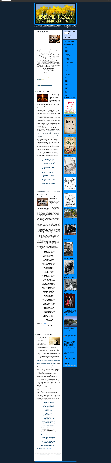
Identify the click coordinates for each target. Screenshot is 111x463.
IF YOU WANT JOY (41, 32)
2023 (66, 50)
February (67, 74)
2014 (66, 87)
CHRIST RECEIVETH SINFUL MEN (44, 334)
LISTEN (45, 323)
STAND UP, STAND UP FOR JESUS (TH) (46, 196)
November (67, 54)
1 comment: (58, 454)
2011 (66, 91)
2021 (66, 77)
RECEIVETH (49, 448)
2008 (66, 95)
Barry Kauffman (67, 336)
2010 (66, 92)
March (67, 73)
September (68, 57)
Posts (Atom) (42, 459)
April (67, 71)
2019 (66, 80)
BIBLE (45, 186)
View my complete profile (69, 354)
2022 (66, 51)
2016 (66, 84)
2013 (66, 88)
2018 (66, 81)
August (67, 58)
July (66, 67)
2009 (66, 94)
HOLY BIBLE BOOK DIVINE (43, 91)
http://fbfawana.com (68, 364)
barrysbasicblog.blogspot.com (69, 44)
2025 (66, 47)
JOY (43, 79)
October (67, 55)
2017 (66, 83)
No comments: (57, 191)
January (67, 75)
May (67, 70)
